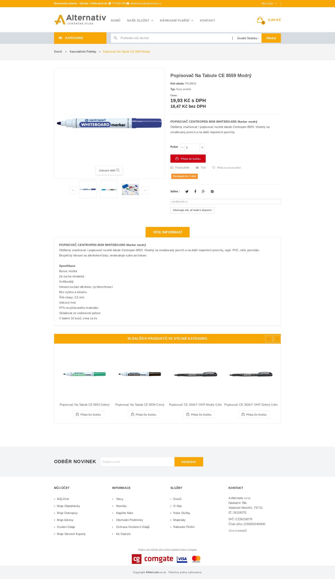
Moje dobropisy (67, 513)
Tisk (203, 167)
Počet (174, 146)
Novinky (121, 506)
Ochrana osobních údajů (132, 527)
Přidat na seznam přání (229, 167)
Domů (58, 51)
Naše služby (181, 513)
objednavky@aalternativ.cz (146, 3)
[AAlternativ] (80, 19)
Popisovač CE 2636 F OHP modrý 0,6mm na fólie (202, 404)
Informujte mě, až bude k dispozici (192, 210)
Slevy (119, 499)
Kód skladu (177, 83)
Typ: (172, 89)
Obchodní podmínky (129, 520)
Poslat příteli (182, 167)
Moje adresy (65, 520)
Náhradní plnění (183, 527)
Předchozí (73, 190)
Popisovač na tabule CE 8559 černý (139, 404)
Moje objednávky (68, 506)
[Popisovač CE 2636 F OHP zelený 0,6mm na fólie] (250, 374)
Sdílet (195, 191)
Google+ (203, 191)
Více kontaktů (238, 530)
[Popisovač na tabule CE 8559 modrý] (87, 189)
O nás (177, 506)
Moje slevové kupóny (71, 534)
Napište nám (124, 513)
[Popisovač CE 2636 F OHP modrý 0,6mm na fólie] (195, 374)
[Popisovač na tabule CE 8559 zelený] (85, 374)
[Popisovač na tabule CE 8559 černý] (140, 374)
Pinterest (212, 191)
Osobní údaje (66, 527)
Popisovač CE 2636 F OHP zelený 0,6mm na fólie (258, 404)
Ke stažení (122, 534)
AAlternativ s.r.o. (156, 572)
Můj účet (63, 499)
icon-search (115, 38)
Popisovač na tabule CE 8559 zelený (85, 404)
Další (145, 190)
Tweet (187, 191)
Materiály (179, 520)
